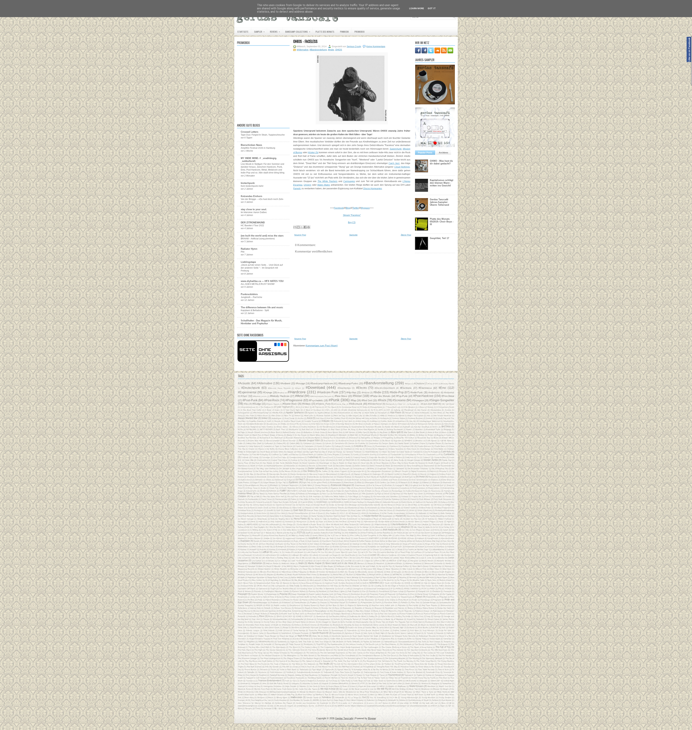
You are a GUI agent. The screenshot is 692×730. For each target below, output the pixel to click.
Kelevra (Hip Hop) (432, 541)
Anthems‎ (337, 421)
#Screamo (399, 400)
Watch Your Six (445, 686)
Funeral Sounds (262, 502)
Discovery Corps (316, 474)
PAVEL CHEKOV (411, 589)
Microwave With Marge (372, 569)
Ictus (396, 527)
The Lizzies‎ (428, 653)
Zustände (324, 703)
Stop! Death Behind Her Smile (365, 636)
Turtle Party (345, 681)
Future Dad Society (281, 502)
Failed (338, 491)
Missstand (333, 572)
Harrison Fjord (332, 516)
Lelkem (315, 555)
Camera (318, 443)
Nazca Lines (321, 577)
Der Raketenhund (245, 469)
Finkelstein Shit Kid (434, 494)
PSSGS (448, 589)
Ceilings (337, 446)
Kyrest (311, 549)
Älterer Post (406, 235)
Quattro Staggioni (245, 605)
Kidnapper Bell (328, 544)
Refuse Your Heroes (282, 608)
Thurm (273, 670)
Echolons (404, 480)
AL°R (373, 410)
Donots (241, 477)
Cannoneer (373, 443)
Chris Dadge (425, 449)
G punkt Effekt (307, 502)
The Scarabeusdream (373, 658)
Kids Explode (343, 544)
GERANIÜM (336, 502)
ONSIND (417, 583)
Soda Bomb (423, 628)
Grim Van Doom (385, 510)
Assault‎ (244, 427)
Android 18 (430, 418)
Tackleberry (282, 642)
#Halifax (281, 393)
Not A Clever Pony (245, 583)
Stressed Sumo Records (405, 636)
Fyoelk (294, 502)
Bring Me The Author (405, 438)
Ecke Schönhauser (419, 480)
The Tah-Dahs (384, 661)
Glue (362, 508)
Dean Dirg (396, 463)
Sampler (259, 31)
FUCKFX (294, 491)
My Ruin (349, 575)
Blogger (372, 718)
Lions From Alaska (381, 558)
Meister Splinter (264, 569)
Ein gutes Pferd (320, 482)
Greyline (372, 510)
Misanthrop (286, 572)
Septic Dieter (300, 622)
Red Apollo (413, 605)
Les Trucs (363, 555)
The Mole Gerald (307, 655)
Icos (389, 527)
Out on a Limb (344, 589)
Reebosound (446, 605)
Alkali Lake (308, 416)
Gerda (331, 505)
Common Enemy (369, 454)
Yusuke (306, 700)
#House (365, 392)
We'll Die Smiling (399, 689)
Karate (256, 541)
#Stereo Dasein (272, 404)
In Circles (445, 527)
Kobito (313, 547)
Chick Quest (335, 449)
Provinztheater (300, 602)
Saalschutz (320, 616)
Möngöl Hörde (375, 575)
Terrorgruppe (280, 644)
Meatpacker (437, 566)
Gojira (398, 508)
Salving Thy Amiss (403, 616)
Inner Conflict (363, 530)
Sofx (443, 628)
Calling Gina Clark (253, 443)
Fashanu (447, 491)
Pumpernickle (366, 602)
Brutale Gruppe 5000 (309, 440)
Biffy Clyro (362, 432)
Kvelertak (282, 549)
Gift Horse (438, 505)
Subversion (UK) (320, 639)
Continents (449, 454)
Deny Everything (414, 466)
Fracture (241, 499)
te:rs (329, 706)
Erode (263, 488)
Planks (305, 600)
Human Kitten (414, 522)
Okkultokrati (322, 586)
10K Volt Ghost (448, 404)
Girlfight (448, 505)
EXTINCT (300, 479)
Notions (286, 583)
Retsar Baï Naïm (444, 608)
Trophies (404, 678)
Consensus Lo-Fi (433, 454)
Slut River (295, 628)
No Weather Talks (417, 580)
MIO (384, 561)
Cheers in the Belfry (266, 449)
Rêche (270, 616)
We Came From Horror (282, 689)
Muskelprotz (325, 575)
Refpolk (267, 608)
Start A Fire (303, 636)
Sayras (266, 619)
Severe (312, 622)
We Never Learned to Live (362, 689)
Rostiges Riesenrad (342, 614)
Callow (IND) (295, 443)
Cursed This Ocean (279, 460)
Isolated (244, 533)
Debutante (290, 466)
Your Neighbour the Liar (261, 700)
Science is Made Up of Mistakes (389, 619)
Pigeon (418, 597)
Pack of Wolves (244, 591)
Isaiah (445, 530)
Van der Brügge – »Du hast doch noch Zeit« (262, 199)
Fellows (301, 494)
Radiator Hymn (249, 248)
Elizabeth (274, 485)
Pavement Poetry (377, 594)
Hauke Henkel (371, 516)
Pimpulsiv (443, 597)
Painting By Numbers (317, 591)
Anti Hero (348, 421)
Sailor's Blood (386, 616)
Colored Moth (307, 454)
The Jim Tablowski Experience (332, 653)
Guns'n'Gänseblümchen (298, 513)
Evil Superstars (419, 488)
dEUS (394, 703)
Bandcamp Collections (297, 31)
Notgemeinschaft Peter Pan (268, 583)
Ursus (316, 683)
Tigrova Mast (342, 670)
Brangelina (365, 438)
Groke (411, 510)
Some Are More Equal (318, 630)
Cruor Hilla (249, 460)
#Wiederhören (375, 404)
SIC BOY (288, 616)
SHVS (279, 616)
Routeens (357, 614)
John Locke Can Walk (404, 535)
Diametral (400, 469)
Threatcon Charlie (407, 667)
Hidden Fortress (444, 519)
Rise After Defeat (363, 611)
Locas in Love (425, 558)
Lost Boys (308, 561)
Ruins (418, 614)
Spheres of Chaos (352, 633)
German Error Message (347, 505)
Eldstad (425, 482)
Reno (337, 608)
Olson (365, 586)
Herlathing (334, 519)
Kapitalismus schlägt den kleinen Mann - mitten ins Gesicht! (441, 183)
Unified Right (448, 681)
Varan (407, 683)
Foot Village (353, 496)
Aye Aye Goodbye (421, 427)
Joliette (267, 538)
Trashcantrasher (276, 678)
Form (427, 496)
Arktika (283, 424)
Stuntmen (242, 639)
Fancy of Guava (382, 491)
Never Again (442, 577)
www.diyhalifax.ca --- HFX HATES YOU (262, 281)
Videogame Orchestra (272, 686)
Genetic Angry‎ (304, 505)
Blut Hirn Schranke (398, 435)
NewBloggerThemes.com (379, 726)
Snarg (341, 627)
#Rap (353, 400)
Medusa (448, 566)
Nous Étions (306, 583)
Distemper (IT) (378, 474)
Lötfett (376, 561)
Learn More (416, 8)
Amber (264, 418)
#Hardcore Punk (327, 392)
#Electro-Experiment (385, 388)
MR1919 (392, 561)
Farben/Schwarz (413, 491)
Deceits (312, 466)
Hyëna (240, 524)
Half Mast (433, 513)
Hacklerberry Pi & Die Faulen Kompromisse (387, 513)
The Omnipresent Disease (369, 655)
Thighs (240, 667)
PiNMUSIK (344, 31)
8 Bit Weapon (409, 407)
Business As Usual (346, 441)
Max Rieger (328, 566)
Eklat (359, 482)
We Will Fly (382, 689)
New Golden (257, 580)
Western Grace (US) (333, 692)
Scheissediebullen (280, 619)
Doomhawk (261, 477)
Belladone (308, 432)
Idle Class (418, 527)
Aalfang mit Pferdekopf (403, 410)
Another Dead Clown (292, 421)
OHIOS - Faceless (305, 41)
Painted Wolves (298, 591)
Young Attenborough (409, 697)
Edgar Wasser (269, 482)
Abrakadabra (435, 410)
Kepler (280, 544)
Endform (388, 485)
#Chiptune (419, 383)
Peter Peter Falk (319, 597)
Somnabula (352, 630)
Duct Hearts (371, 477)
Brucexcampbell (273, 441)
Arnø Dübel (316, 424)
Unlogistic (255, 683)
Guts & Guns (317, 513)
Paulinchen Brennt (359, 594)
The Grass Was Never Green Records (373, 650)
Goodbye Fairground (442, 508)
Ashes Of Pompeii (399, 424)
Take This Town (304, 642)
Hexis (397, 519)
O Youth (386, 583)
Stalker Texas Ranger (267, 636)
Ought (273, 589)
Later (330, 552)
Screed (410, 619)
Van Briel (372, 683)
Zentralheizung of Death (418, 700)
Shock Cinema (310, 625)
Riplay (349, 611)
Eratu (449, 485)
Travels (290, 678)
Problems (274, 602)
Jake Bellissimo (351, 533)
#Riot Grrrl (366, 400)
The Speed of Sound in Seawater (316, 661)
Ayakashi (406, 427)
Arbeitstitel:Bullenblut (254, 424)
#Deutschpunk (250, 387)
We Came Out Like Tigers (306, 689)
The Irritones (311, 653)
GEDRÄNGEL (322, 502)
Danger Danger (413, 460)
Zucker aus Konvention (306, 703)
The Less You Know (395, 653)
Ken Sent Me (448, 541)
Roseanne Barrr (314, 614)
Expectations (434, 488)
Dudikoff (383, 477)
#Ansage (300, 383)
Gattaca (444, 502)
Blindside (343, 435)
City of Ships (327, 452)
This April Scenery (254, 667)
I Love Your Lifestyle (419, 524)
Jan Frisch (398, 533)
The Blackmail (405, 644)
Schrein (337, 619)
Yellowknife (339, 697)
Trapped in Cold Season (256, 678)
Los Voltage (282, 561)
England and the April (420, 485)
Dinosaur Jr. (444, 471)
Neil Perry (339, 577)
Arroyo (326, 424)
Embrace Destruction (290, 485)
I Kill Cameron (365, 524)
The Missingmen (290, 655)
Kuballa (263, 549)
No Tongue (401, 580)
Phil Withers (371, 597)
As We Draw (358, 424)
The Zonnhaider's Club (353, 664)
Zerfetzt (435, 700)
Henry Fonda (300, 518)
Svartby (401, 639)
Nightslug (274, 580)
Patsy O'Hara (342, 594)
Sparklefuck (286, 633)
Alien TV (287, 416)
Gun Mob (281, 513)
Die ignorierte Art (357, 471)
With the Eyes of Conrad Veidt (398, 695)
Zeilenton (371, 700)
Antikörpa (374, 421)
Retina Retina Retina (425, 608)
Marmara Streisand (413, 563)
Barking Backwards (395, 429)
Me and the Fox (385, 566)
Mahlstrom (257, 563)
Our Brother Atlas (286, 589)
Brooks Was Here (255, 441)
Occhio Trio (449, 583)
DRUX (375, 460)
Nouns (295, 583)
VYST (362, 683)
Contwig (255, 457)
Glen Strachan (321, 508)
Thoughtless (368, 667)
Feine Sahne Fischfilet (277, 494)
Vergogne (435, 683)
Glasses (308, 508)
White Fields (442, 692)
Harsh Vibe (345, 516)
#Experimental (247, 392)
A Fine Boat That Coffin (251, 410)
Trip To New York (364, 678)
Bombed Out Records (247, 438)
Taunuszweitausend (406, 642)
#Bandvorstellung (318, 49)
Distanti (366, 474)
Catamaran (309, 446)
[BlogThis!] (298, 227)
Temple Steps (254, 644)
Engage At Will (401, 485)
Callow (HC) (281, 443)
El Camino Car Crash (386, 482)
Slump (285, 628)
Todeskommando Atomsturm (308, 672)
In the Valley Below (289, 530)
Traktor (419, 675)
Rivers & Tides (379, 611)
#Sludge (256, 403)
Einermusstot (335, 482)
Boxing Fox (328, 438)
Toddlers (289, 672)
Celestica (358, 446)
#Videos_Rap (340, 404)
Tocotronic (262, 672)
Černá (257, 708)
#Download (315, 387)
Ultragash (423, 681)
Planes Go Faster (291, 600)
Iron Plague (417, 530)
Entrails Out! (438, 485)
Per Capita (447, 594)
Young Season (445, 697)
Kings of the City (432, 544)
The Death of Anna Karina (421, 647)
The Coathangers (371, 647)
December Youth (325, 466)
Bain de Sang (349, 429)
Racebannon (295, 605)
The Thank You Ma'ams (403, 661)
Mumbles (280, 575)
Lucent (358, 561)
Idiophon (405, 527)
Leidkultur (284, 555)
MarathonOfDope (395, 563)
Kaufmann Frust (329, 541)
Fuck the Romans (245, 502)
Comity (356, 454)
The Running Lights (352, 658)
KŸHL (330, 549)
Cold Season (243, 454)
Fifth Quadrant (368, 494)
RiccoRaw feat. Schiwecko (290, 611)
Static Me (316, 636)
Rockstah (248, 614)
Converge (266, 457)
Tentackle (268, 644)
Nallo (243, 577)
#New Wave (341, 396)
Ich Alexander (377, 527)
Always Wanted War (248, 418)
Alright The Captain (415, 416)
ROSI (268, 605)
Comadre (346, 454)
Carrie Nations (254, 446)
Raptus (351, 605)
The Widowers (310, 664)
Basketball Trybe (433, 429)
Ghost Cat (400, 505)
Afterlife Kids (277, 413)
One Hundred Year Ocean (420, 586)
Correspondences (296, 457)
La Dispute (386, 549)
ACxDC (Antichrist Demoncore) (354, 410)
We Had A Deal (327, 689)
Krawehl (253, 549)
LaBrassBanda (438, 549)
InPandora (304, 530)
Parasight (242, 594)
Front (405, 499)
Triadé (351, 678)
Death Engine (434, 463)
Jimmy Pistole (318, 535)
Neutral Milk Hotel (427, 577)
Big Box (373, 432)
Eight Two (306, 482)
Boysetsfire (341, 438)
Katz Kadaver (313, 541)
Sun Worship (372, 639)
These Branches (444, 664)
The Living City (414, 653)
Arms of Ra (294, 424)
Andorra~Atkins (398, 418)
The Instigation (296, 653)
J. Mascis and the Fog (284, 533)
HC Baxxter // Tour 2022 (252, 225)
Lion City (312, 558)
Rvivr (261, 616)
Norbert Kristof (445, 580)
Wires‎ (372, 695)
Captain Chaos (418, 443)
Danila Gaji (446, 460)
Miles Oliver (434, 569)
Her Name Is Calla (319, 519)
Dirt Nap (250, 474)
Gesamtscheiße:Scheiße (370, 505)
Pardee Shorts (257, 594)
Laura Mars (340, 552)
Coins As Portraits (430, 452)
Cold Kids (446, 451)
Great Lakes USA (358, 510)
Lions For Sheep (363, 558)
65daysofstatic (376, 407)
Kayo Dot (343, 541)
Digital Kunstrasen (418, 471)
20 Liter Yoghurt (281, 407)
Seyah (334, 622)
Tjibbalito (250, 672)
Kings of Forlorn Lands (412, 544)
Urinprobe (306, 683)
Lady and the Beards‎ (249, 552)
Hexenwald (386, 519)
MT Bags (403, 561)
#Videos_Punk (323, 404)
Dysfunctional (246, 480)
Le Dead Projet (404, 552)
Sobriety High (397, 628)
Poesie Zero (323, 600)
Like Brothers (445, 555)
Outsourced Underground (377, 589)
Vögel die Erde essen (367, 686)
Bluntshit (383, 435)
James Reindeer (383, 533)
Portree (350, 600)
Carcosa (448, 443)
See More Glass (285, 622)
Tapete (366, 642)
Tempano (447, 642)
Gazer (269, 505)
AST (388, 410)
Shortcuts (337, 625)
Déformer (259, 480)
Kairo (412, 538)
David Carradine (309, 463)
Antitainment (400, 421)
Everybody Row (381, 488)
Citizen (299, 452)
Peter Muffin (304, 597)
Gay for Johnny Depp (255, 505)
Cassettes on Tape (271, 446)
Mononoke (409, 572)
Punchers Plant (390, 602)
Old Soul (345, 586)
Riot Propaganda (337, 611)
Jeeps (435, 533)
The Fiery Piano (244, 650)
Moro (427, 572)
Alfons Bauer (262, 416)
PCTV (424, 589)
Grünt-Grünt (261, 513)
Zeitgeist (381, 700)
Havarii (399, 516)
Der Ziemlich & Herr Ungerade (292, 469)
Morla (419, 572)
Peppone (435, 594)
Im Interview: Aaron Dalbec (254, 212)
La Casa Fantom (360, 549)
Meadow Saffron (402, 566)
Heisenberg (262, 519)
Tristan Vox (393, 678)
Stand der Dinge (287, 636)
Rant (342, 605)
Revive (256, 611)
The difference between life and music (262, 307)
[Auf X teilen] (301, 227)
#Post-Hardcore (423, 395)
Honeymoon (301, 522)
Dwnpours (433, 477)
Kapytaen (245, 541)
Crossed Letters (249, 131)
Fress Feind (355, 499)
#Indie (331, 49)
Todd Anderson (276, 672)
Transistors (439, 675)
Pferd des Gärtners (346, 597)
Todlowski (328, 672)
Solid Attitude (268, 630)
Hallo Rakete (446, 513)
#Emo (442, 387)
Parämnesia (271, 594)
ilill (450, 703)
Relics (315, 608)
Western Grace (315, 692)
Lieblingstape (248, 262)
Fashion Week (245, 493)
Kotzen (430, 547)
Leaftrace (418, 552)
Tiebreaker (304, 670)
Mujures (270, 575)
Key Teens (291, 544)
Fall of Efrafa (366, 491)
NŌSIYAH (374, 583)
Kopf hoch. (397, 547)
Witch (380, 695)
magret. (290, 706)
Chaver (251, 449)
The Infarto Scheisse (278, 653)
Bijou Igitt (395, 432)
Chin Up (358, 449)
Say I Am (256, 619)
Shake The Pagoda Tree (399, 622)
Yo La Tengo (353, 697)
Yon (364, 697)
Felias (292, 494)
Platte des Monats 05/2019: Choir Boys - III (441, 222)
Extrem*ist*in (251, 491)
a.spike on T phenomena (352, 703)
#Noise (357, 395)
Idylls (427, 527)
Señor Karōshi (346, 622)
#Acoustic (244, 383)
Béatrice (419, 441)
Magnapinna (243, 563)
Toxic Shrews (370, 675)
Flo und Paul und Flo (296, 496)
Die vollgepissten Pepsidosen (379, 471)
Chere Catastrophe (309, 449)
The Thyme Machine (445, 661)
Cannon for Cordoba (356, 443)
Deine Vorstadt (376, 466)
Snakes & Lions (328, 628)
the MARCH (339, 706)
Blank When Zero (317, 435)
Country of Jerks (343, 457)
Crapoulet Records (377, 457)
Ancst (309, 418)
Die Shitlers (309, 471)
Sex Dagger (323, 622)
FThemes (315, 726)
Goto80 (270, 510)
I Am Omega (287, 524)
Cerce (369, 446)
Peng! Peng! (423, 594)
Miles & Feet (421, 569)
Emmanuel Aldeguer (341, 485)
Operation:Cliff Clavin (246, 589)
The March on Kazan (249, 655)
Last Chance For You (315, 552)
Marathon (380, 563)
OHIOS (338, 49)
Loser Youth (296, 561)
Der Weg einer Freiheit (266, 469)
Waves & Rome (244, 689)
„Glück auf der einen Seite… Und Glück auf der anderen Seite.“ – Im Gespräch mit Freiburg (262, 268)
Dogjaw (433, 474)
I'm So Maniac (363, 527)
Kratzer (244, 549)
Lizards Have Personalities (404, 558)
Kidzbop (356, 544)
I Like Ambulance (399, 524)
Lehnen (258, 555)
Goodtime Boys (244, 510)
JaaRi (308, 533)
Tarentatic (376, 642)
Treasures (300, 678)
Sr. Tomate (428, 633)
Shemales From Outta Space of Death (262, 625)
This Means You (324, 667)
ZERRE (316, 700)
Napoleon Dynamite (256, 577)
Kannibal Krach (447, 538)
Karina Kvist (267, 541)
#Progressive (293, 400)
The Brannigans (279, 647)
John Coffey (355, 535)
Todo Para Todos (342, 672)
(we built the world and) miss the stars (262, 235)
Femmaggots (313, 494)
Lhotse (403, 555)
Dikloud (433, 471)
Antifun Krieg (361, 421)
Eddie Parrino (243, 482)
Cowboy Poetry (359, 457)
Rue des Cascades (388, 614)
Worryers (261, 697)
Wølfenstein (296, 697)
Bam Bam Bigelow (366, 429)
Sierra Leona (378, 625)
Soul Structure (429, 630)
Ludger (367, 561)
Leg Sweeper (246, 555)
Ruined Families (406, 614)
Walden (391, 686)
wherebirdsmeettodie (418, 706)
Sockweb (410, 628)
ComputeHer (396, 454)
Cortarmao (313, 457)
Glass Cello (296, 508)
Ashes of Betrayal (417, 424)
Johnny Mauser (254, 538)
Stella (326, 636)
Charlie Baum (439, 446)
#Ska (246, 404)
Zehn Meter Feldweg (354, 700)
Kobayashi (302, 547)
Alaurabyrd (382, 413)
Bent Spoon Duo (335, 432)
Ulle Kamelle (411, 681)
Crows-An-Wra (440, 457)
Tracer (382, 675)
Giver (274, 508)
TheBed (387, 664)
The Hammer (398, 650)
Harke (297, 516)
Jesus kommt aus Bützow (274, 535)
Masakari (251, 566)
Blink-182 (354, 435)
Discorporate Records (278, 474)
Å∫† (449, 706)
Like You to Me (298, 558)
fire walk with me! (430, 703)
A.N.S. (327, 410)
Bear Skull (275, 432)
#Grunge (267, 392)
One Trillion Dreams (443, 586)
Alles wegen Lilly (355, 416)
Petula (332, 597)
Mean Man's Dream (420, 566)
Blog (348, 208)
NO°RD (432, 575)
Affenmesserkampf (261, 413)
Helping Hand (284, 519)
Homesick (289, 522)
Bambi (380, 429)
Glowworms (352, 508)
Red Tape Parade (429, 605)
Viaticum (241, 686)
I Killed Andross (380, 524)
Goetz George (386, 508)
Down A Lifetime (294, 477)
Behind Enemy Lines (291, 432)
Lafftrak (265, 552)
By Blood (386, 441)
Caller (240, 443)
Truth (287, 681)
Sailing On (373, 616)
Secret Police (269, 622)
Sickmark (366, 625)
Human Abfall (383, 522)
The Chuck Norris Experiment (348, 647)
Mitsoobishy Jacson (366, 572)
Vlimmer (303, 686)
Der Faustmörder (444, 466)
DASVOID (350, 460)
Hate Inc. (357, 516)
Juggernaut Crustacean (295, 538)
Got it (432, 8)
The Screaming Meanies (395, 658)
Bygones (397, 441)
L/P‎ (337, 549)
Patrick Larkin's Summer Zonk (321, 594)
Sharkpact (429, 622)
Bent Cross (320, 432)
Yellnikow (326, 697)
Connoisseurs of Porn (414, 454)
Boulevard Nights (312, 438)
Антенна (267, 708)
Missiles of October (317, 572)
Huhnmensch (369, 522)
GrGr (278, 510)
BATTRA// (446, 426)
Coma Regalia (333, 454)
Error (301, 488)
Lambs (287, 552)
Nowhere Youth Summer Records (339, 583)
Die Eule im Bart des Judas (267, 471)
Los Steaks (269, 561)
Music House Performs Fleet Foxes (301, 575)
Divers (414, 474)
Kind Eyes (378, 544)
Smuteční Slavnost (310, 628)
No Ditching (352, 580)
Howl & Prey (355, 522)
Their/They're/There (402, 664)
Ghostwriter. (425, 505)
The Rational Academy (331, 658)
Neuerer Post (300, 235)
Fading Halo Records (324, 491)
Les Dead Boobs (348, 555)
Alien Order (276, 416)
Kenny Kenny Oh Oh (249, 544)
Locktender (439, 558)
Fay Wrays (260, 494)
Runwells (252, 616)
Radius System (310, 605)
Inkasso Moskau (347, 530)
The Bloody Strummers (424, 644)
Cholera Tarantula (395, 449)
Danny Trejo (243, 463)
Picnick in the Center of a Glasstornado (395, 597)
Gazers (279, 505)
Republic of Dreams (363, 608)
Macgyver (414, 561)
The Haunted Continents (417, 650)
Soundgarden (243, 633)
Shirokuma (286, 625)
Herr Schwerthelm (350, 519)
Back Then (280, 429)
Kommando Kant (358, 547)
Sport (418, 633)
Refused (297, 608)
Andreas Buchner (415, 418)
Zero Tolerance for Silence (249, 703)
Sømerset (447, 639)
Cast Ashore (287, 446)
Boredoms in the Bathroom (271, 438)
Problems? (286, 602)
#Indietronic (434, 392)
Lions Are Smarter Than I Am (339, 558)
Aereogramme (244, 413)
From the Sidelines (392, 499)
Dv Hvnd (420, 476)
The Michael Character (270, 655)
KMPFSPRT (374, 538)
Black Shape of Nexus (273, 435)
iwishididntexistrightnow (247, 706)
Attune (295, 427)
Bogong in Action (444, 435)
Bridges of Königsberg (383, 438)
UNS (400, 681)
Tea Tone (422, 642)
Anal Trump (289, 418)
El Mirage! (415, 482)
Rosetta (327, 614)
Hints (253, 522)
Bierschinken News (251, 145)
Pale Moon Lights (337, 591)
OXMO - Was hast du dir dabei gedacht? (441, 162)
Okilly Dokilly (294, 586)
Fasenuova (436, 491)
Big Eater (384, 432)
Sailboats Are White (358, 616)
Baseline (419, 429)
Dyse (452, 477)
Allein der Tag (339, 416)
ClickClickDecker (371, 452)
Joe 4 (329, 535)
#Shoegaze (418, 400)
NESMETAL (397, 575)
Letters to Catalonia (388, 555)
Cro (418, 457)
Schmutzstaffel (297, 619)
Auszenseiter (356, 427)
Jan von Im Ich (411, 533)
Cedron (328, 446)
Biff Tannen (350, 432)
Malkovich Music (288, 563)
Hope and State (325, 522)
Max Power (315, 566)
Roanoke (408, 611)
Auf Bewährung (326, 427)
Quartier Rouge (429, 602)
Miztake (380, 572)
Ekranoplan (369, 482)
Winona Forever (338, 695)
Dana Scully (399, 460)
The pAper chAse (373, 664)
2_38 (295, 407)
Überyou (248, 708)
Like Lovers (243, 558)
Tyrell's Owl (390, 681)
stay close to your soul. (254, 209)
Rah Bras (332, 605)
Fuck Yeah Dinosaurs (442, 499)
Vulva (352, 686)
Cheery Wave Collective (288, 449)
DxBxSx (443, 477)
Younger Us (243, 700)
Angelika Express (256, 421)
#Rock (382, 400)
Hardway (288, 516)
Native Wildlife (297, 577)
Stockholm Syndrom (340, 636)
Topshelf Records (277, 675)
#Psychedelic (316, 400)
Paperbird (411, 591)
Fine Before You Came (413, 494)
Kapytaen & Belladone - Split (255, 310)
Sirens (404, 625)
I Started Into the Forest (294, 527)
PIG (440, 589)
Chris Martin (439, 449)
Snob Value (384, 628)
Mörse (386, 575)
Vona (323, 686)
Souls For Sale (444, 630)
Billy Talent (408, 432)
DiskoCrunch (345, 474)
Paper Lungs (397, 591)
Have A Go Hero (413, 516)
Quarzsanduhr (445, 602)
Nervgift (393, 577)
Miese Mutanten (392, 569)
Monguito (398, 572)
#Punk (334, 400)
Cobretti (416, 452)
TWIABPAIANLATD (266, 642)
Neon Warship (352, 577)
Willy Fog (290, 695)
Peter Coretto (290, 597)
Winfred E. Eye (322, 695)
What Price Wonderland (370, 692)
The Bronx (293, 647)
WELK (382, 686)
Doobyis (250, 477)
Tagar (292, 642)
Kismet (445, 544)
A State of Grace (272, 410)
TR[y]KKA (251, 642)
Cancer (328, 443)
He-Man (451, 516)
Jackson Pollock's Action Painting (327, 533)
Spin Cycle (367, 633)
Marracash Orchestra (433, 563)
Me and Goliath (369, 566)
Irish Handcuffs (390, 529)
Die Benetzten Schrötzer (418, 469)
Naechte (441, 575)
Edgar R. (256, 482)
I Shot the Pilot (274, 527)
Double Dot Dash (277, 477)
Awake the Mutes (392, 427)
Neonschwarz (367, 577)
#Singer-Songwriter (441, 400)
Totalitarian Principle (329, 675)
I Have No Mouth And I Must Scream (340, 524)
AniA (269, 421)
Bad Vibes (335, 429)
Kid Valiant (314, 544)
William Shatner (277, 695)
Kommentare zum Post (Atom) (322, 345)
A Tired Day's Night (291, 410)
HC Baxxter (353, 513)
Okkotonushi (308, 586)
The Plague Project (291, 658)
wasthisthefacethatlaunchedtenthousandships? (387, 706)
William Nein (263, 695)
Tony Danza (251, 675)
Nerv (385, 577)
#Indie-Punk (416, 392)
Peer (412, 594)
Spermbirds (337, 633)
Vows (344, 686)
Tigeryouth (329, 670)
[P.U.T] (335, 703)
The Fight (258, 650)
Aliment (297, 416)
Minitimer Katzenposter (247, 572)
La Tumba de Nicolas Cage (416, 549)
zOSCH (434, 706)
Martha (448, 563)
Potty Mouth (403, 600)
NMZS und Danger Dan (415, 575)
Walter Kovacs (416, 686)
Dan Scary (386, 460)
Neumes (412, 577)
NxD (364, 583)
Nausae (309, 577)
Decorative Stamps (344, 466)
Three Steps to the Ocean (429, 667)
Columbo (320, 454)
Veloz (415, 683)
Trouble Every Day (419, 678)
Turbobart (321, 681)
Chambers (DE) (407, 446)
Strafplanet (386, 636)
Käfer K (320, 549)
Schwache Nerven (351, 619)
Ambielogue (276, 418)
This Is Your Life (307, 667)
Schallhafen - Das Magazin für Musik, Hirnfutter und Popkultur (261, 322)
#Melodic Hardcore (279, 396)
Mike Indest (407, 569)
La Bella (346, 549)
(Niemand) (390, 404)
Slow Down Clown (272, 628)
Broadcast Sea (424, 438)
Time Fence (409, 670)
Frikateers (368, 499)
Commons (383, 454)
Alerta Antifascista (422, 413)
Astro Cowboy (267, 427)
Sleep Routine (445, 625)
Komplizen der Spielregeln (379, 547)
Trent (343, 678)
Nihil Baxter (286, 580)
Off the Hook (262, 586)
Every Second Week (362, 488)
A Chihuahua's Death (445, 407)
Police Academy (337, 600)
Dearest (421, 463)
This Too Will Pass (341, 667)
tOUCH (321, 706)
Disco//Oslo (261, 474)
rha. (313, 706)
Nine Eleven (329, 580)
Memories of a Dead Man (301, 569)
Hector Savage (247, 519)
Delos (387, 466)
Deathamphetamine (274, 466)
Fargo (425, 491)
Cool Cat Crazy (279, 457)
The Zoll (336, 664)
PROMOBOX (359, 31)
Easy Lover (367, 480)
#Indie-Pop (397, 392)
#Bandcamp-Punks (348, 383)
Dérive (268, 480)
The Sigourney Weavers (432, 658)
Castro (298, 446)
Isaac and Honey (432, 530)
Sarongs (437, 616)
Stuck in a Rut (445, 636)
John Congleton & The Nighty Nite (377, 535)
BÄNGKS (408, 441)
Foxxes (448, 496)
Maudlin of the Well (282, 566)
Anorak (277, 421)
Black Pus (256, 435)
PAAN (398, 589)
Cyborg (314, 460)
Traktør (428, 675)
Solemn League (253, 630)
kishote (264, 706)
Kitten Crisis (256, 547)
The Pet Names (444, 655)
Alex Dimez (437, 413)
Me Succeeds (353, 566)
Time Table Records (426, 670)
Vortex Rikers (333, 686)
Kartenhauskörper (283, 541)
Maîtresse (340, 566)
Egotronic (293, 482)
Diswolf (406, 474)
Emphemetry (360, 485)
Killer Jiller (367, 544)
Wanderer (431, 686)
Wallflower (402, 686)
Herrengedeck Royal (369, 519)
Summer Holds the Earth (353, 639)
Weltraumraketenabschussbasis (283, 692)
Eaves (377, 480)
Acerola (448, 410)
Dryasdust (359, 477)
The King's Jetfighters (375, 653)
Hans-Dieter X (275, 516)
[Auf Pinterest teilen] (308, 227)
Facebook (339, 208)
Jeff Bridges (446, 533)
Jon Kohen (277, 538)
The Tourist (262, 664)
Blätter (412, 435)
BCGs (240, 429)
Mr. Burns (259, 575)
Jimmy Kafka (304, 535)
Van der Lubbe (395, 683)
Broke (436, 438)
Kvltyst (292, 549)
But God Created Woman (368, 441)
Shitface (297, 625)
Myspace (365, 208)
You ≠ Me (393, 697)
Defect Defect (360, 466)
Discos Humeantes (298, 474)
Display (357, 474)
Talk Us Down (337, 642)
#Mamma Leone (260, 396)
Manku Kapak (314, 563)
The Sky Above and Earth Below (258, 661)
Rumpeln (241, 616)
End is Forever (375, 485)
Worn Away (249, 697)
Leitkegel (295, 555)
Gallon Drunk (406, 502)
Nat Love (284, 577)
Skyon (423, 625)
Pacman (257, 591)
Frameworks (253, 499)
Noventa (318, 583)
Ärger (442, 706)
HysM (449, 522)
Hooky (312, 522)
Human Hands (399, 522)
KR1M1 (403, 538)
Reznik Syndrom (269, 611)
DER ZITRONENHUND (253, 222)
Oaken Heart (436, 583)
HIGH (363, 513)
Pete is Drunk (275, 597)
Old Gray (334, 586)
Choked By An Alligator (375, 449)
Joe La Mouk (340, 535)
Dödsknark (279, 480)
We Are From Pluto (262, 689)
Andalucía (384, 418)
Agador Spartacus (295, 412)
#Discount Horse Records (279, 388)
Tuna (294, 681)
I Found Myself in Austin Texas (308, 524)
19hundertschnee (248, 407)
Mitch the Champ (347, 572)
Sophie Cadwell (399, 630)
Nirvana (341, 580)
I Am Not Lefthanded (270, 524)
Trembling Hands (315, 678)
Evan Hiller (346, 488)
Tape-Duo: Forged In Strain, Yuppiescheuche (263, 135)
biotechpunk (248, 183)
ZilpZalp (268, 703)
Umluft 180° (435, 681)
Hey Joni (418, 519)
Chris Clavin (411, 449)
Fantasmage (397, 491)
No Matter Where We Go (370, 580)
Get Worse (388, 505)
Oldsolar (355, 586)
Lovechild (348, 561)
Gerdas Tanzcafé (344, 718)
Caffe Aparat (431, 441)
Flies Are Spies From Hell (273, 496)
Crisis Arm (409, 457)
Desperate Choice (385, 469)
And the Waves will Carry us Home (363, 418)
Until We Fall (275, 683)
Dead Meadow (382, 463)
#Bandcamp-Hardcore (321, 383)
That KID (320, 644)
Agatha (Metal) (324, 413)
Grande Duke (312, 510)
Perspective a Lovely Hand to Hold (252, 597)
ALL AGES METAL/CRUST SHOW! (257, 284)
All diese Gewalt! (323, 416)
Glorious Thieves (337, 508)
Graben (287, 510)
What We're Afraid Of (392, 692)
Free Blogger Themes (357, 726)
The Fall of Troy (443, 647)
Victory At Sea (254, 686)
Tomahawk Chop (433, 672)
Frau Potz (315, 499)
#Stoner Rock (290, 403)
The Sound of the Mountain (287, 661)
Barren (409, 429)
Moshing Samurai (245, 575)
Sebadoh (420, 619)
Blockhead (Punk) (368, 435)
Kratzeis (450, 547)
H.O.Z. (342, 513)
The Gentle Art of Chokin (344, 650)
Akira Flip (357, 413)
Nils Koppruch (315, 580)
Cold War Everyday (260, 454)
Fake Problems (351, 491)
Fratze (293, 499)
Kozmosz (440, 547)
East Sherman (353, 480)
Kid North (303, 544)
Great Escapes (341, 510)
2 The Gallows (265, 407)
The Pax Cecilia (428, 655)
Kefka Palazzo (365, 541)
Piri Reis (251, 600)
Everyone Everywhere (400, 488)
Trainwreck (408, 675)
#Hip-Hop (351, 392)
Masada (241, 566)
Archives (443, 152)
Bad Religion (322, 429)
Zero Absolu (446, 700)
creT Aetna (383, 703)
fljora (443, 703)
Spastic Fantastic (301, 633)
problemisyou (302, 706)
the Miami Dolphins (355, 706)
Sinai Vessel (393, 625)
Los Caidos (256, 561)
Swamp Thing (421, 639)
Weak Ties (413, 689)
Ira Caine (376, 530)
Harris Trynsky (317, 516)
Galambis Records (390, 502)
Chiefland (348, 449)
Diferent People (401, 471)
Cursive (294, 460)
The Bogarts (442, 644)
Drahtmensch (327, 477)
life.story (280, 706)
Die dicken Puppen (339, 471)
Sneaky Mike (370, 628)
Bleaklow (332, 435)
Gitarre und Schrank (246, 508)
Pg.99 (360, 597)
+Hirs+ (400, 404)
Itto (251, 533)
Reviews (275, 31)
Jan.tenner (425, 533)
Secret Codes (433, 619)
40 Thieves (316, 407)
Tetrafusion (308, 644)
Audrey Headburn (308, 427)
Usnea (354, 683)
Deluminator (398, 466)
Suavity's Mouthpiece (301, 639)
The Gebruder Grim (296, 650)
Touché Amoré (347, 675)
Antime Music (386, 421)
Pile (243, 252)
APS (381, 410)
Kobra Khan (324, 547)
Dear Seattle (409, 463)
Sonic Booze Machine (369, 630)
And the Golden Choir (336, 418)
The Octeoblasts (348, 655)
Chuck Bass (265, 452)
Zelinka (402, 700)
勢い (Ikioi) (278, 708)
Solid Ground (283, 630)
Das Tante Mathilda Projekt (287, 463)
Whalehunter (351, 692)
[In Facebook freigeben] (305, 227)
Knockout (291, 547)
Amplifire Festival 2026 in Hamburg (258, 148)
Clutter (393, 452)
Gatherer (419, 502)
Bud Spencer (329, 441)
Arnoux (305, 424)
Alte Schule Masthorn (442, 416)
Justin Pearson (359, 538)
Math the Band (265, 566)
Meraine (318, 569)
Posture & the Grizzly (386, 600)
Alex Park (250, 416)
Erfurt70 (241, 488)
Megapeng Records (246, 569)
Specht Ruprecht (320, 633)
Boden (430, 435)
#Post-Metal (448, 396)
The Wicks (296, 664)
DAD (340, 460)
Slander (432, 625)
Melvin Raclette (280, 569)
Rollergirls (274, 614)
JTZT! (299, 532)
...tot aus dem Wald (428, 404)
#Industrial (449, 392)
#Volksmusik (355, 403)
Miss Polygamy (300, 572)
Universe (244, 683)
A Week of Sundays (312, 410)
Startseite (242, 31)
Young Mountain (429, 697)
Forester (404, 496)
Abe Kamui (422, 410)
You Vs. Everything (378, 697)
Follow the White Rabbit (335, 496)
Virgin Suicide (290, 686)
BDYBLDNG (251, 429)
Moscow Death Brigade (441, 572)
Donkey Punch (445, 474)
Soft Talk (434, 628)
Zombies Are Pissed (283, 703)
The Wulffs (324, 664)
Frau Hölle (304, 499)
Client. (384, 452)
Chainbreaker (380, 446)
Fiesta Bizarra (352, 494)
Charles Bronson (424, 446)
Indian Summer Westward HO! (325, 530)
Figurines (396, 494)
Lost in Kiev (321, 561)
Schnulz (310, 619)
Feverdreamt (338, 494)
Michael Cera (354, 569)
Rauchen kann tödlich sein (383, 605)
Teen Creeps (434, 642)
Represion (347, 608)
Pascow (283, 594)
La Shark (398, 549)
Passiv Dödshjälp (298, 594)
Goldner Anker (425, 508)
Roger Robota (261, 614)
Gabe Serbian (358, 502)
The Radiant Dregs (310, 658)
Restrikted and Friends (394, 608)
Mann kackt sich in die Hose (339, 563)
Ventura (424, 683)
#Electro (361, 387)
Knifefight (280, 547)
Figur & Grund (383, 494)
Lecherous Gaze (432, 552)
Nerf (378, 577)
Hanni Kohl (261, 516)
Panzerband (384, 591)
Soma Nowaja (299, 630)
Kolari (344, 547)
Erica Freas (253, 488)
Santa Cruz (418, 616)
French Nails (328, 499)
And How (320, 418)
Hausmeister (387, 516)
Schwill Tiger (367, 619)
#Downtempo (344, 388)
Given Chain (263, 508)
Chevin (324, 449)
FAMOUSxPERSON (268, 491)
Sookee (386, 630)
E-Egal (289, 480)
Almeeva (391, 416)
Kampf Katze (432, 538)
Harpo (305, 516)
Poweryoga (425, 600)
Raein (322, 605)
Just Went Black (343, 538)
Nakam (451, 575)
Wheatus (408, 692)
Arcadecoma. (272, 424)
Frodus (378, 499)
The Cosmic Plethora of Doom (394, 647)
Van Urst (382, 683)
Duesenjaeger (396, 477)
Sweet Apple (435, 639)
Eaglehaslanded (316, 480)
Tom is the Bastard (414, 672)
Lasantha (342, 726)
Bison (444, 432)
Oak (425, 583)
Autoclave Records (374, 427)
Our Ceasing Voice (304, 589)
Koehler (336, 547)
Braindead (353, 438)
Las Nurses (298, 552)
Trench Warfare (331, 678)
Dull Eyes (409, 477)
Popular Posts (425, 152)
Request (378, 608)
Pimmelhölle (431, 597)
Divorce (423, 474)
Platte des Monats (325, 31)
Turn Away (333, 681)
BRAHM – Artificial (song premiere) (258, 238)
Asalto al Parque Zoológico (377, 424)
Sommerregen (337, 630)
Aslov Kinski (449, 424)
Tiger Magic (316, 670)
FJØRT (283, 491)
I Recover (436, 524)
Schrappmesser (323, 619)
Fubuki (413, 499)
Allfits (382, 416)
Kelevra (419, 541)
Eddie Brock (446, 480)
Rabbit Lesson (280, 605)
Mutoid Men (338, 575)
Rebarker (402, 605)
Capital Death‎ (403, 443)
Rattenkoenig (362, 605)
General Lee (290, 505)
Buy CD (352, 222)
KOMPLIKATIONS (389, 538)
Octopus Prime (247, 586)
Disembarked (331, 474)
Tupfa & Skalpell (307, 681)
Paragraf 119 (423, 591)
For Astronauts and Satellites (385, 496)
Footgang (366, 496)
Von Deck (313, 686)
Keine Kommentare (375, 46)
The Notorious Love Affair (327, 655)
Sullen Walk (335, 639)
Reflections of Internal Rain (249, 608)
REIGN (259, 605)
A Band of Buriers (425, 407)
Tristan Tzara (379, 678)
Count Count (327, 457)
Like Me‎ (254, 558)
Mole (389, 572)
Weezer (436, 689)
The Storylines (369, 661)
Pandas (372, 591)
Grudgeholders (247, 513)
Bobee (421, 435)
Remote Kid (326, 608)
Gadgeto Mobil (373, 502)
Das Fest (255, 463)
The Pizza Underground (270, 658)
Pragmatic (437, 600)
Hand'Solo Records (246, 516)
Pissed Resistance (273, 600)
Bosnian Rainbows (294, 438)
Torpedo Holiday (294, 675)
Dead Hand (352, 463)
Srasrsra (439, 633)
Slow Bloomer (255, 628)
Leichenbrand (270, 555)
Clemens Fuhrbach (353, 452)
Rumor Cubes (445, 614)
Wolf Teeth (431, 695)
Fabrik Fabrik (306, 491)
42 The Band (330, 407)
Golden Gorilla (410, 508)
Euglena (334, 488)
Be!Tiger (241, 432)
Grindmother (401, 510)
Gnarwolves (372, 508)
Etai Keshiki (323, 488)
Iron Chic (405, 530)
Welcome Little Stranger (256, 692)
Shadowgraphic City (364, 622)
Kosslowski (409, 547)
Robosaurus (438, 611)
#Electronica (425, 388)
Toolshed (263, 675)
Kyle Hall (301, 549)
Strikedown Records (427, 636)
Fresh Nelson (341, 499)
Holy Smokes (276, 522)
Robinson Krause (422, 611)
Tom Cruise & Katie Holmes (391, 672)
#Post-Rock (271, 400)
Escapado (310, 488)
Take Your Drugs (322, 642)
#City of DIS (433, 384)
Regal (307, 608)
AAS (336, 410)
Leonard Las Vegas (329, 555)
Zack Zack (326, 700)
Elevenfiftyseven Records (256, 485)
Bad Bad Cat (307, 429)
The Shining (414, 658)
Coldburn (275, 454)
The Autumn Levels (354, 644)
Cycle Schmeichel (327, 460)
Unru (264, 683)
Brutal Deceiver (289, 441)
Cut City (304, 460)
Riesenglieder (321, 611)
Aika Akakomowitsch (341, 413)
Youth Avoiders (280, 700)
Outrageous (358, 589)
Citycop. (339, 452)
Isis (452, 530)
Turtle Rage (358, 681)
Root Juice (299, 614)
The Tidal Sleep (247, 664)
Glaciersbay (284, 508)
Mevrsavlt (342, 569)
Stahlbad (250, 636)
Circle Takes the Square (283, 452)
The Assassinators (334, 644)
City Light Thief (312, 452)
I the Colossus (347, 527)
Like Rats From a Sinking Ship (275, 558)
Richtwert (308, 611)
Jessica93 (256, 535)
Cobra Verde (404, 452)
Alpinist (401, 416)
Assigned (254, 427)
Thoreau (356, 667)
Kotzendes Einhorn (251, 196)
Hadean (411, 513)
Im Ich (435, 527)
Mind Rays (447, 569)
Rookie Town (286, 614)
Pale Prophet (353, 591)
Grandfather (326, 510)
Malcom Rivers (272, 563)
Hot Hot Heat (341, 522)
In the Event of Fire (269, 530)
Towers (359, 675)
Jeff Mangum (243, 535)
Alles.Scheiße (371, 416)
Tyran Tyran (378, 681)
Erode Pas (273, 488)
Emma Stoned (321, 485)
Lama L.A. (277, 552)
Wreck (270, 697)
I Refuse (446, 524)
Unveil (285, 683)
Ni (266, 580)
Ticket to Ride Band (288, 670)
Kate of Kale (299, 541)
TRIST (240, 642)
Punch (378, 602)
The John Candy (356, 653)
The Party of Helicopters (409, 655)
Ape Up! (412, 421)
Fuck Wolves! (424, 499)
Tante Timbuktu (353, 642)
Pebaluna (403, 594)
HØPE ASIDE (252, 524)
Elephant (436, 482)
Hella (272, 519)
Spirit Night (380, 633)
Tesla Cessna (294, 644)
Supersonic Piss (387, 639)
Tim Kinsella (396, 670)
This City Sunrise (272, 667)
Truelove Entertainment (269, 680)
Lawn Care (352, 552)
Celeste (347, 446)
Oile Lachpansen (278, 586)
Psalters (313, 602)
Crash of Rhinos (395, 457)
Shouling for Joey (351, 625)
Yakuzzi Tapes (312, 697)
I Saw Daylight (259, 527)
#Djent (298, 388)
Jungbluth (313, 538)
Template (241, 644)
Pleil (312, 600)
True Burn (443, 678)
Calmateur (307, 443)
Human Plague (429, 522)
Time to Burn (443, 670)
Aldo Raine (395, 412)
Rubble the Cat (370, 614)
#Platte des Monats (380, 396)
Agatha (311, 413)
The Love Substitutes (445, 653)
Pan (364, 591)
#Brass (408, 384)
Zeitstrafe (392, 700)
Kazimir (353, 541)
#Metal (299, 395)
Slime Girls (242, 628)
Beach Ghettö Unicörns (258, 432)
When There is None (424, 692)
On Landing (376, 586)
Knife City (269, 547)
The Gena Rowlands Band (319, 650)
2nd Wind (305, 407)
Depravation (429, 466)
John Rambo (422, 535)
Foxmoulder (437, 496)
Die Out (297, 471)
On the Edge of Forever (395, 586)
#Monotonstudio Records (320, 396)
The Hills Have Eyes (439, 650)
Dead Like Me (367, 463)
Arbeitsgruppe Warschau (429, 421)
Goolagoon (258, 510)
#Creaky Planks (447, 384)
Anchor (301, 418)
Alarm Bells (369, 413)
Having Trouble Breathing (433, 516)
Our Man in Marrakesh (325, 589)
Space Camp (258, 633)
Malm (301, 563)
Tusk (368, 681)
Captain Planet (434, 443)
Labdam (450, 549)
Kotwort (421, 547)
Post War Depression (365, 600)
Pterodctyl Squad (337, 602)
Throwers (263, 670)
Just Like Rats (327, 538)
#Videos (306, 403)
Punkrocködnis (249, 294)
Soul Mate (414, 630)
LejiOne (305, 555)
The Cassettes (326, 647)
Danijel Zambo (431, 460)
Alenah (408, 413)
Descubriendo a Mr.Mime (363, 469)
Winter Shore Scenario (357, 695)
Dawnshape (324, 463)
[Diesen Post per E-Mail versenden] (295, 227)
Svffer (409, 639)
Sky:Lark (413, 625)
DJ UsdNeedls (363, 460)
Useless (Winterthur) (339, 683)
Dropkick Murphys (344, 477)
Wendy (302, 692)
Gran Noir (298, 510)
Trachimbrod (394, 675)
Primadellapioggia (259, 602)
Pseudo (323, 602)
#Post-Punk (250, 400)
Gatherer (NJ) (431, 502)
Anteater (325, 421)
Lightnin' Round (415, 555)
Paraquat (447, 591)
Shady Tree (380, 622)
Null (357, 583)
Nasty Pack (272, 577)
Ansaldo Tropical (311, 421)
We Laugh (343, 689)
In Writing (254, 530)
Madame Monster (444, 561)
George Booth (320, 505)
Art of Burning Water (340, 424)
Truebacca (250, 681)
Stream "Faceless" (352, 215)
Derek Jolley (333, 469)
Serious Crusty (354, 46)
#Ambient (285, 383)
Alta (428, 416)
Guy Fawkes (331, 513)
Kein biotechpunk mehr (252, 186)
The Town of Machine (279, 664)
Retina (410, 608)
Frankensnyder (281, 499)
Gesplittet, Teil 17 (439, 238)
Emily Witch (307, 485)
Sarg (428, 616)
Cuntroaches (262, 460)
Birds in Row (433, 432)
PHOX (432, 589)
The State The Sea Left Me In (346, 661)
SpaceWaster (272, 633)
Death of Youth (256, 466)
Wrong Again (281, 697)
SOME (298, 616)
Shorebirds (324, 625)
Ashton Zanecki (434, 424)
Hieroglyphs (243, 522)
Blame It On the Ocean (297, 435)
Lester (373, 555)
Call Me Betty (445, 441)
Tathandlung (389, 642)
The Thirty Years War (425, 661)
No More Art (389, 580)
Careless (241, 446)
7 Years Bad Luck (393, 407)
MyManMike (361, 575)
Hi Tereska (429, 519)
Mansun (360, 563)
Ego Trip (282, 482)
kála (271, 706)
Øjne (240, 708)
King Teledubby (392, 544)
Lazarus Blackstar (387, 552)
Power (414, 600)
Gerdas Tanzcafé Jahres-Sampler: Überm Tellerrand (439, 202)
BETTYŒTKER (266, 429)
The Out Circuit (389, 655)
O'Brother (397, 583)
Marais (370, 563)
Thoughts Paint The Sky (387, 667)
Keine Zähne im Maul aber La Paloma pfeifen (393, 541)
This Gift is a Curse (290, 667)
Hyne (441, 522)
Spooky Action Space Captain (400, 633)
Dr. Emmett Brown (311, 477)
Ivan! (258, 533)
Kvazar (272, 549)
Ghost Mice (412, 505)
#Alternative (303, 49)
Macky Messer (427, 561)
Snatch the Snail (355, 628)
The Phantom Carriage (247, 658)
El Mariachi (402, 482)
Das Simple (267, 463)
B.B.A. (435, 427)
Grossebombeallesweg (444, 510)
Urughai (325, 683)
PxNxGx (404, 602)
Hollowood (263, 522)
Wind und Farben (305, 695)
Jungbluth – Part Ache (251, 297)
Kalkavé (420, 538)
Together (356, 672)
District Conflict (393, 474)
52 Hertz (363, 407)
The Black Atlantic (388, 644)
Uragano (295, 683)
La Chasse (374, 549)
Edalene (434, 480)
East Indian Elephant (335, 480)
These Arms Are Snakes (424, 664)
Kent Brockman (268, 544)
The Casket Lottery (309, 647)
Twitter (355, 208)
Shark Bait (417, 622)
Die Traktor (323, 471)
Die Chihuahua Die (440, 469)
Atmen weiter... (282, 427)
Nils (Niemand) (300, 580)
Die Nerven (286, 471)
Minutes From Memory (269, 572)
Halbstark (422, 513)
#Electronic (406, 388)
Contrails (244, 457)
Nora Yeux (432, 580)
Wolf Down (418, 695)
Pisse (260, 600)
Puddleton (353, 602)
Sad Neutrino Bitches (337, 616)
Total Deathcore (311, 675)
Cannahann (340, 443)
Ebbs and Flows (390, 480)
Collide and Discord (290, 454)
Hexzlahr (406, 519)
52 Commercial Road (347, 407)
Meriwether (329, 569)
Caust (319, 446)
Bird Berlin (420, 432)
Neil (330, 577)
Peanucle (392, 594)
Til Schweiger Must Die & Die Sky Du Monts (369, 670)
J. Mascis (267, 533)
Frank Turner (266, 499)
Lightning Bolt (431, 555)
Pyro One (415, 602)
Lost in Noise (334, 561)
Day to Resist (338, 463)
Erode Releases (288, 488)
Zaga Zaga (338, 700)
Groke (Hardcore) (425, 510)
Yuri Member (295, 700)
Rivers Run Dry (395, 611)
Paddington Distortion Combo (276, 591)
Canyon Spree (388, 443)
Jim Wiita (292, 535)
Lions (321, 558)
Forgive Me (416, 496)
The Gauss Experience (275, 650)
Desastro (346, 469)
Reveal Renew (244, 611)
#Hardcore (297, 392)
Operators (263, 589)
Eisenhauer (349, 482)
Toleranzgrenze (370, 672)
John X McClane (438, 535)
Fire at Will (254, 496)
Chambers (393, 446)
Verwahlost (446, 683)
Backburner (293, 429)
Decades (302, 466)
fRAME (415, 703)
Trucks (433, 678)
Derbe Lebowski (316, 468)
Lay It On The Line (368, 552)
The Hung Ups (260, 653)
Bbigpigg (447, 429)
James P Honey (367, 533)
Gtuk (272, 513)
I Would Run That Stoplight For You (323, 527)
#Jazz (244, 396)
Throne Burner (250, 670)
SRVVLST (308, 616)
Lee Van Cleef (448, 552)
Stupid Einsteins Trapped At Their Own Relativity (269, 639)
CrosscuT (427, 457)
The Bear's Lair (371, 644)
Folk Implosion (315, 496)
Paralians (436, 591)
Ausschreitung (342, 427)
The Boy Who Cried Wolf (258, 647)
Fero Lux (326, 494)
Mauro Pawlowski (301, 566)
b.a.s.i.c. (370, 703)
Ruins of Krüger (430, 614)
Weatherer (425, 689)
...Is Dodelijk (411, 404)
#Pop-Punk (402, 396)
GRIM (346, 502)
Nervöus (402, 577)
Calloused (269, 443)
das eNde (404, 703)
